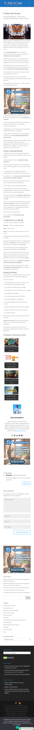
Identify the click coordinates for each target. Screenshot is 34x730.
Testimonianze (8, 684)
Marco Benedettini (10, 16)
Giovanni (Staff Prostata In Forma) (13, 682)
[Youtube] (19, 435)
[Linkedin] (17, 435)
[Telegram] (22, 435)
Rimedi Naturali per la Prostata (11, 625)
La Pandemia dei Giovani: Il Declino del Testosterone (16, 592)
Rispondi (26, 483)
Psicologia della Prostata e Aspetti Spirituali (16, 18)
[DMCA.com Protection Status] (8, 658)
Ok (17, 727)
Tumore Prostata (7, 629)
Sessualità (6, 627)
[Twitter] (14, 435)
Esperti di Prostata (8, 608)
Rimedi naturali (7, 622)
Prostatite (6, 617)
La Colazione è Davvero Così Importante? (14, 590)
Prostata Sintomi (7, 615)
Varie (4, 632)
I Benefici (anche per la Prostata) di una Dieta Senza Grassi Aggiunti (17, 691)
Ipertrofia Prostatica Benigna (10, 610)
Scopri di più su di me (19, 430)
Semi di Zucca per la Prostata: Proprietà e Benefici (16, 587)
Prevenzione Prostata (9, 613)
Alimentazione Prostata (9, 605)
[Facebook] (12, 435)
